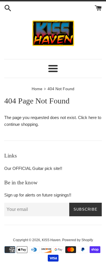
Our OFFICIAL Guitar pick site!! (33, 168)
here (92, 117)
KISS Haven (51, 240)
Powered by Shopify (77, 240)
